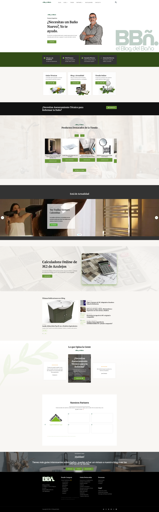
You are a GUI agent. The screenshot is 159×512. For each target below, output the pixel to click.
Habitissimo (65, 483)
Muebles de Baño (84, 489)
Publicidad (100, 481)
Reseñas (89, 320)
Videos (100, 307)
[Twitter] (113, 509)
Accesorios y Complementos (86, 480)
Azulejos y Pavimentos (85, 481)
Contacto (100, 483)
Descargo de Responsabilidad (105, 494)
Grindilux (64, 491)
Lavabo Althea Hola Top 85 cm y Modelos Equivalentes (59, 326)
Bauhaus (64, 486)
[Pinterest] (108, 509)
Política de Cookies (102, 490)
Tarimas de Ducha (84, 494)
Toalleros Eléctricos (84, 496)
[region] (79, 217)
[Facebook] (111, 509)
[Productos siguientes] (82, 135)
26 (45, 333)
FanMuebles (65, 490)
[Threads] (116, 509)
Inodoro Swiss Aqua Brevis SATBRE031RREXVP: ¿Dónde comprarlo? (99, 322)
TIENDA (72, 2)
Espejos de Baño (84, 483)
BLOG (59, 2)
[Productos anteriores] (77, 135)
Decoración (89, 307)
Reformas (95, 307)
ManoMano (65, 485)
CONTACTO (98, 2)
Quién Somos (101, 480)
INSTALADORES (89, 2)
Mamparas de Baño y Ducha (86, 488)
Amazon (64, 493)
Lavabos (44, 324)
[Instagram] (106, 509)
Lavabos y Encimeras (84, 486)
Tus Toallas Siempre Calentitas (60, 211)
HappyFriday (65, 488)
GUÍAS (65, 2)
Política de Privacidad (103, 492)
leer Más (44, 330)
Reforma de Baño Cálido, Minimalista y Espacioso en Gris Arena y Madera (99, 309)
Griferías (82, 485)
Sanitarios (89, 300)
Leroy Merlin (65, 482)
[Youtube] (103, 509)
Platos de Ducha (83, 491)
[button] (67, 2)
